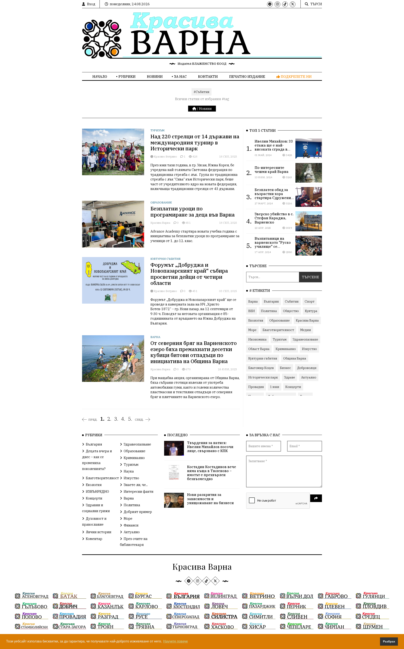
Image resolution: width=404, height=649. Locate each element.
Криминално (286, 349)
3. (116, 418)
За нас (180, 76)
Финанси (131, 525)
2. (109, 418)
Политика (269, 311)
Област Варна (259, 349)
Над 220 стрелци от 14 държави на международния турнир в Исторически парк (194, 142)
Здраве (289, 377)
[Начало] (194, 108)
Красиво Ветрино (165, 156)
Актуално (308, 377)
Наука (129, 471)
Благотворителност (278, 330)
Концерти (293, 387)
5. (130, 418)
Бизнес (285, 368)
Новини (155, 76)
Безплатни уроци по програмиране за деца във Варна (192, 211)
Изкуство (309, 349)
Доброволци (306, 368)
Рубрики (127, 76)
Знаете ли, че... (136, 485)
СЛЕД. (139, 419)
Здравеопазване (305, 339)
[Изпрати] (316, 498)
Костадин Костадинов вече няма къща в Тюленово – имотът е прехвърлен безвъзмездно (211, 473)
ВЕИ (251, 311)
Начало (99, 76)
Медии (305, 330)
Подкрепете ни (296, 76)
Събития (292, 301)
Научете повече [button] (175, 641)
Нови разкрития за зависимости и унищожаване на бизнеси (210, 499)
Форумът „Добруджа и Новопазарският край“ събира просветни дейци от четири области (189, 273)
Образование (161, 202)
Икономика (257, 339)
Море (252, 330)
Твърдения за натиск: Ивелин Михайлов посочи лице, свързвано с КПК (210, 447)
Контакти (208, 76)
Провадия (256, 387)
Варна (155, 337)
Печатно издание (247, 76)
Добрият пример (138, 512)
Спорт (310, 301)
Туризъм (157, 130)
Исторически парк (263, 377)
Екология (255, 320)
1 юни (274, 387)
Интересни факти (138, 491)
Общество (291, 311)
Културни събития (165, 259)
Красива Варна (160, 223)
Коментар (94, 539)
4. (123, 418)
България (271, 301)
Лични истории (98, 532)
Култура (311, 311)
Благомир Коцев (261, 368)
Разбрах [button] (389, 641)
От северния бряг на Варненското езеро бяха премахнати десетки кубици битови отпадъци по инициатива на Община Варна (193, 352)
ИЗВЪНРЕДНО (97, 491)
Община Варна (294, 358)
